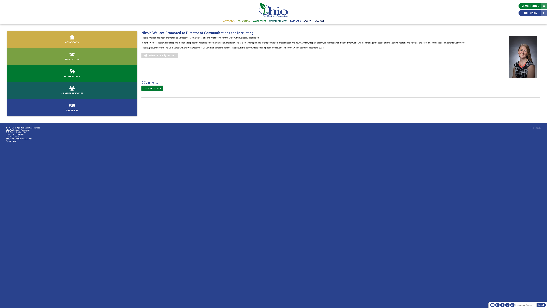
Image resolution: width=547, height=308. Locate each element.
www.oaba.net (25, 139)
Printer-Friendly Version (162, 55)
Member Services (278, 21)
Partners (295, 21)
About (307, 21)
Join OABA (530, 13)
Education (244, 21)
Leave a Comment (152, 88)
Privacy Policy (11, 141)
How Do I (319, 21)
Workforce (259, 21)
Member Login (530, 6)
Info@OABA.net (12, 139)
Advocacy (229, 21)
